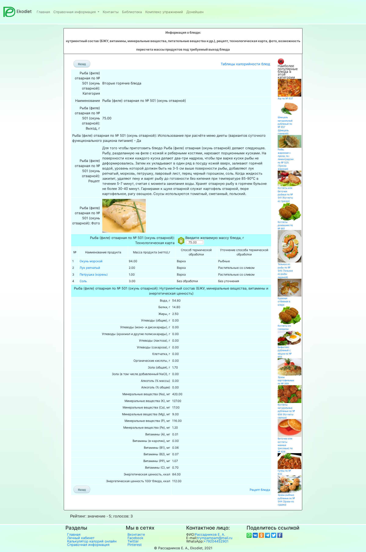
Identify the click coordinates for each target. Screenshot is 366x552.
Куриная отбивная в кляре (284, 301)
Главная (43, 12)
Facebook (135, 538)
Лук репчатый (90, 267)
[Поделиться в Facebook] (279, 535)
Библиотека (132, 12)
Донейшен (195, 12)
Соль (83, 281)
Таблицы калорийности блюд (245, 64)
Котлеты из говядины (284, 327)
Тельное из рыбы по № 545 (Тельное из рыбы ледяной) (285, 271)
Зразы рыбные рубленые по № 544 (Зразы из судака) (286, 499)
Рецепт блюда (260, 489)
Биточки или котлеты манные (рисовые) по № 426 (285, 445)
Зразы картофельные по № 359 (286, 380)
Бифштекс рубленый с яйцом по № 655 (285, 352)
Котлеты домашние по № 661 (285, 225)
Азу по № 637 (285, 98)
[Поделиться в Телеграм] (268, 535)
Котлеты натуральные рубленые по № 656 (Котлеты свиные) (286, 411)
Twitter (133, 541)
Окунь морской (91, 261)
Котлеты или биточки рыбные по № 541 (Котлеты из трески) (285, 194)
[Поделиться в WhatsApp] (250, 535)
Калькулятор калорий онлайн (91, 541)
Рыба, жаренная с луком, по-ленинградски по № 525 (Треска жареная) (286, 159)
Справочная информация (75, 12)
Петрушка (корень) (94, 274)
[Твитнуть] (274, 535)
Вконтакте (136, 534)
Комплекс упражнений (164, 12)
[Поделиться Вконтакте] (256, 535)
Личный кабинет (81, 538)
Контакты (111, 12)
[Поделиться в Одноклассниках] (262, 535)
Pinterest (135, 544)
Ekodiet (24, 11)
